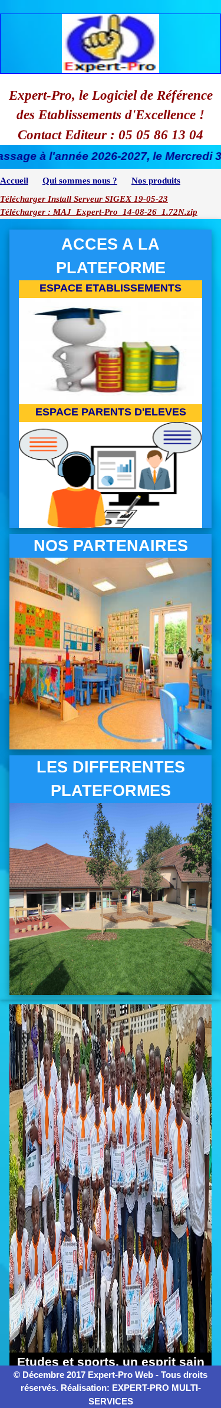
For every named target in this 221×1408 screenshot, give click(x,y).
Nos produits (155, 180)
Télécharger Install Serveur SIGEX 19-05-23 (84, 199)
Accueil (14, 180)
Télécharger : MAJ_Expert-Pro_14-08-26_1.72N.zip (98, 212)
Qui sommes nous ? (79, 180)
